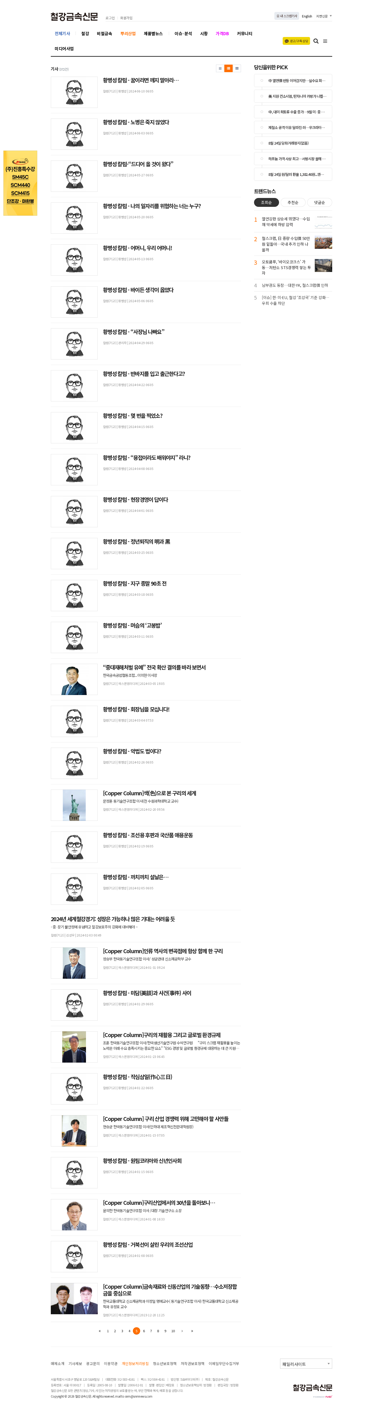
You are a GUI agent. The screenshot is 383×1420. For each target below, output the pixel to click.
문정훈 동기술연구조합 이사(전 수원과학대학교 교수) (140, 801)
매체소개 (57, 1363)
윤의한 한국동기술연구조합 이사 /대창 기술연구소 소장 (142, 1210)
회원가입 (126, 18)
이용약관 (111, 1363)
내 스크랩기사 (288, 16)
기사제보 (75, 1363)
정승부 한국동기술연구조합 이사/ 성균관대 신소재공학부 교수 (149, 959)
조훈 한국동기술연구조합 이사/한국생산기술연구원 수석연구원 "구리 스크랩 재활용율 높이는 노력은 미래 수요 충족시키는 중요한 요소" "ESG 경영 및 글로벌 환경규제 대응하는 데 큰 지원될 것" (171, 1045)
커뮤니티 (244, 33)
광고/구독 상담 (299, 41)
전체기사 (62, 33)
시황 (204, 33)
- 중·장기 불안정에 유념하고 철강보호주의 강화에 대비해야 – (94, 926)
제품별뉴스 (153, 33)
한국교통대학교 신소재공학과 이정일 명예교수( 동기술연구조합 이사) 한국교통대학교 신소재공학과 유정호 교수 (170, 1304)
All (93, 1396)
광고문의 (93, 1363)
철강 (85, 33)
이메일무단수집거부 (224, 1363)
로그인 (110, 18)
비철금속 (104, 33)
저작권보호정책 (193, 1363)
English (307, 16)
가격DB (222, 33)
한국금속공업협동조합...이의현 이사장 (130, 675)
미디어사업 (64, 48)
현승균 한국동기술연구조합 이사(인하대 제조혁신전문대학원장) (148, 1126)
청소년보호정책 (165, 1363)
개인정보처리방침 (135, 1363)
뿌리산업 (127, 33)
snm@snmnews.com (138, 1396)
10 (173, 1330)
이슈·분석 (183, 33)
